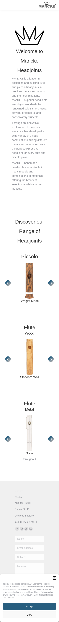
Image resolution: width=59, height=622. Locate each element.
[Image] (29, 281)
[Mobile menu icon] (6, 5)
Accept (29, 606)
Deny (29, 614)
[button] (54, 577)
